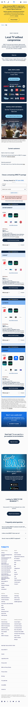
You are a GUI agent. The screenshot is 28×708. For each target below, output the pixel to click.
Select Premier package (13, 388)
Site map (3, 676)
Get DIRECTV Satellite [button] (14, 424)
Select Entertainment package (13, 240)
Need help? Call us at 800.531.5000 (8, 645)
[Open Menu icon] (2, 2)
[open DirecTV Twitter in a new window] (7, 701)
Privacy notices (4, 671)
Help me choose (14, 442)
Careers (2, 654)
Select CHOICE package (13, 287)
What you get (5, 245)
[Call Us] (8, 2)
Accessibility (3, 685)
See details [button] (17, 236)
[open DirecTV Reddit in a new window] (19, 701)
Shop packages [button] (14, 19)
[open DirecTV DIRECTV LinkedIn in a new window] (1, 701)
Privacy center (4, 663)
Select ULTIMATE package (13, 335)
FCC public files (4, 680)
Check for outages (11, 156)
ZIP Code (4, 184)
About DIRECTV (4, 649)
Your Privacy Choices (7, 667)
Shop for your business (14, 513)
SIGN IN (25, 2)
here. (24, 164)
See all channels (13, 225)
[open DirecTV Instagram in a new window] (10, 701)
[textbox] (14, 185)
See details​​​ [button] (16, 15)
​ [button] (22, 201)
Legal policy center (4, 658)
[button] (4, 2)
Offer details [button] (23, 60)
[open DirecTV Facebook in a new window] (4, 701)
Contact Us (3, 689)
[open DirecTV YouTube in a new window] (13, 701)
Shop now (14, 55)
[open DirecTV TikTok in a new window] (16, 701)
